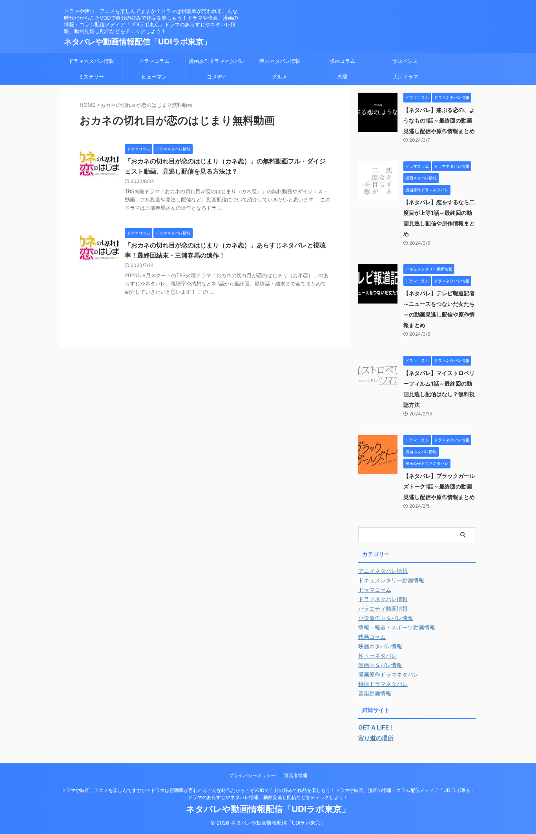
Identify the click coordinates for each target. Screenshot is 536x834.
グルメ (279, 76)
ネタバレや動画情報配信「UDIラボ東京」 (137, 41)
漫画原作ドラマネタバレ (217, 61)
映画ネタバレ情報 (279, 61)
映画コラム (342, 61)
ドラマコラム (154, 61)
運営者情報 (296, 775)
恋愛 (342, 76)
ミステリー (91, 76)
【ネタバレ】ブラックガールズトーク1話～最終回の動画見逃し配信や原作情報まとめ (439, 486)
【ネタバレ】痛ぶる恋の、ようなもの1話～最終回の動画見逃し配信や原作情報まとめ (439, 120)
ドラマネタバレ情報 (91, 61)
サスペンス (405, 61)
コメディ (217, 76)
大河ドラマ (405, 76)
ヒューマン (154, 76)
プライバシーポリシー (252, 775)
